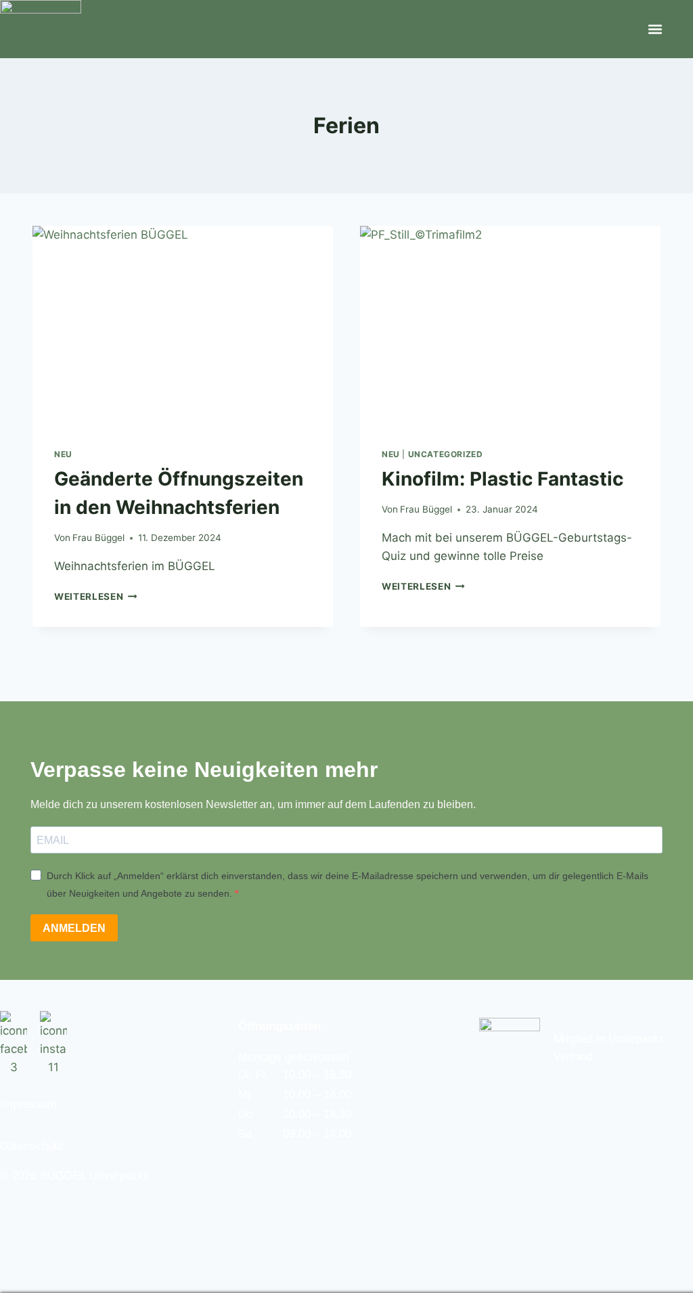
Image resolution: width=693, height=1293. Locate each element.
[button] (655, 29)
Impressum (28, 1104)
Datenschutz (32, 1145)
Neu (63, 454)
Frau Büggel (98, 537)
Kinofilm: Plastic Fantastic (502, 478)
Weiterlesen (95, 596)
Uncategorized (445, 454)
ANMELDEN (74, 928)
